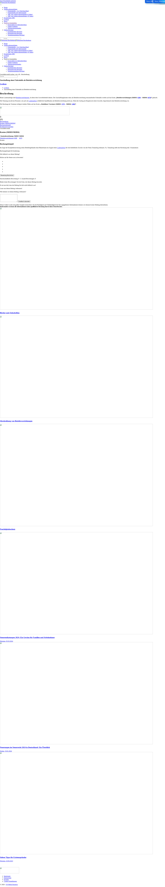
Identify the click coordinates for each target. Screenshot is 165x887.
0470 (149, 97)
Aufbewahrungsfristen (10, 9)
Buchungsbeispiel (5, 125)
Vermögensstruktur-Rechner (16, 35)
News (5, 21)
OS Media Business (12, 884)
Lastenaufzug (33, 101)
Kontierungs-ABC (9, 18)
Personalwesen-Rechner (15, 33)
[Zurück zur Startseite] (8, 2)
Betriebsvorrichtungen (22, 97)
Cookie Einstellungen (10, 881)
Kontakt (6, 879)
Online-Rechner (8, 30)
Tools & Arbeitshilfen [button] (10, 59)
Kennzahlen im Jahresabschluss (17, 25)
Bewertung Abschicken (7, 175)
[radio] (84, 161)
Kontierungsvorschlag (6, 127)
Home (6, 7)
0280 (139, 97)
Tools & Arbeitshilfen (10, 23)
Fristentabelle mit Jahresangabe (17, 12)
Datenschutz (7, 878)
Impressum (7, 876)
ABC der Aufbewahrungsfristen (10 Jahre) (20, 16)
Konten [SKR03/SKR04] (7, 123)
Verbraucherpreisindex (14, 28)
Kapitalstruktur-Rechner (15, 31)
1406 (73, 104)
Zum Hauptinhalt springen (8, 1)
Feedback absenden (24, 201)
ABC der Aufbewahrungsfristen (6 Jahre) (20, 14)
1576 (63, 104)
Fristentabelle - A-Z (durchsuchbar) (18, 11)
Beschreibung (4, 121)
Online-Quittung (13, 26)
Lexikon (6, 19)
